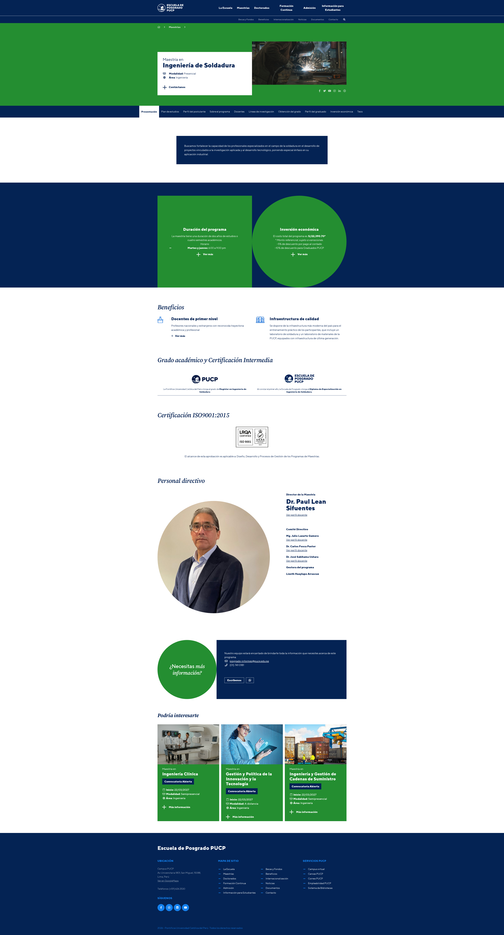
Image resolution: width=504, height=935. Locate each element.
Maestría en (180, 771)
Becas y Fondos (246, 19)
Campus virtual (316, 869)
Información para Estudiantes (333, 7)
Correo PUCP (315, 878)
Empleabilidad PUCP (319, 883)
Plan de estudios (170, 111)
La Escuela (225, 7)
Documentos (317, 19)
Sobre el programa (220, 111)
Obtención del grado (289, 111)
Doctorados (261, 7)
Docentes (239, 111)
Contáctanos (177, 87)
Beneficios (263, 19)
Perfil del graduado (315, 111)
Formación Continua (286, 7)
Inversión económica (341, 111)
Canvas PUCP (315, 873)
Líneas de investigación (261, 111)
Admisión (309, 7)
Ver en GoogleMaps (168, 880)
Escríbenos (234, 680)
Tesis (360, 111)
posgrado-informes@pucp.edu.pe (249, 661)
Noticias (302, 19)
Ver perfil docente (296, 514)
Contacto (333, 19)
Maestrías (243, 7)
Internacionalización (284, 19)
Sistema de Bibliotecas (320, 888)
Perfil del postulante (194, 111)
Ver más (208, 254)
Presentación (149, 111)
